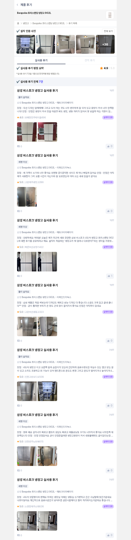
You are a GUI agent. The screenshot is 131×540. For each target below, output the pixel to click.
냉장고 (26, 23)
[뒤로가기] (17, 5)
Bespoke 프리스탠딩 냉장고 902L (49, 23)
